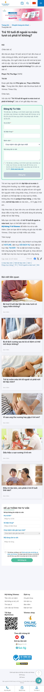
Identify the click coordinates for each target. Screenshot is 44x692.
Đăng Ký (22, 175)
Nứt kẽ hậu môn (20, 263)
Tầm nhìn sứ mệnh (11, 598)
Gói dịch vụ (28, 601)
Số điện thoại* (9, 523)
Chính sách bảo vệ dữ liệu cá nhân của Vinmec (22, 672)
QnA (28, 263)
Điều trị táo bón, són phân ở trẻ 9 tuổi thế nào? (20, 489)
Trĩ (16, 265)
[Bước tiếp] (21, 648)
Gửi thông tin (22, 560)
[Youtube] (17, 637)
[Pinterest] (41, 259)
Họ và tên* (7, 516)
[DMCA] (22, 663)
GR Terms (22, 677)
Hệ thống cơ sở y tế (11, 601)
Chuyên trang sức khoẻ (20, 25)
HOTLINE (7, 245)
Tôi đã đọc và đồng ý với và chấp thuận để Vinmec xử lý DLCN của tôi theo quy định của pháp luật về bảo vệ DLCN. (23, 554)
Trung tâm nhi (6, 27)
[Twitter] (38, 259)
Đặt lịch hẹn (28, 608)
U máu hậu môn (7, 263)
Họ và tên (7, 123)
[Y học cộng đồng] (21, 644)
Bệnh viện (7, 140)
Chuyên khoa (28, 598)
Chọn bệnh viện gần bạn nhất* (15, 530)
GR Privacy (22, 675)
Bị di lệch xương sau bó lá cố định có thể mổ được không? (21, 343)
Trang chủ (5, 25)
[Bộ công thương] (22, 657)
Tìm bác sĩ (8, 604)
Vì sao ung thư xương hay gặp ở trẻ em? (21, 417)
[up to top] (38, 673)
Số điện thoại (8, 132)
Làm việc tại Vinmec (12, 608)
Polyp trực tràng (7, 265)
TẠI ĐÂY (12, 248)
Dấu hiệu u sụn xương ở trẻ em (17, 453)
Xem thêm (6, 312)
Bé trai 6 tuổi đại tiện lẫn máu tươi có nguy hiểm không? (20, 305)
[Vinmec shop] (30, 621)
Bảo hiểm (27, 604)
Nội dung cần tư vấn (10, 149)
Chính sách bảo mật (17, 169)
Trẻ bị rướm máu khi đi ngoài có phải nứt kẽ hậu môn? (21, 380)
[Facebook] (35, 259)
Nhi (38, 265)
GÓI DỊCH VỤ (24, 245)
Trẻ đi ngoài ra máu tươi (26, 265)
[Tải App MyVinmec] (11, 623)
